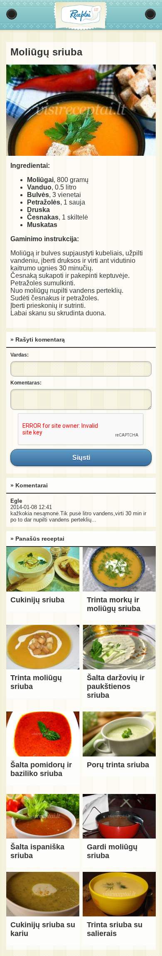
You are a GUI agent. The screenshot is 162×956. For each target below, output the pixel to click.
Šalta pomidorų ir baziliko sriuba (41, 769)
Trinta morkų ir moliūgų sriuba (113, 604)
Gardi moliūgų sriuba (112, 851)
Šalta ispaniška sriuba (37, 851)
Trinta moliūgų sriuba (36, 682)
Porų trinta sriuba (118, 765)
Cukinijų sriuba (37, 600)
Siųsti (81, 457)
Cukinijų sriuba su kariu (42, 929)
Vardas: (19, 355)
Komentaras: (26, 383)
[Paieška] (150, 14)
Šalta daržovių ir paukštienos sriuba (116, 686)
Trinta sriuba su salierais (114, 929)
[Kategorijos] (11, 14)
